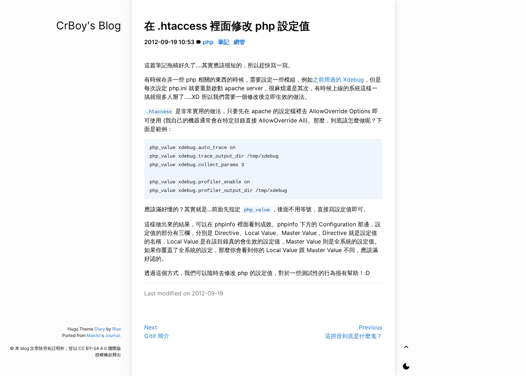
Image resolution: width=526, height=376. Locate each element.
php (208, 41)
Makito (94, 335)
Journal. (113, 335)
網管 (239, 41)
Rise (116, 329)
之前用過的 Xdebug (338, 79)
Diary (99, 329)
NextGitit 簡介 (156, 331)
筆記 (223, 41)
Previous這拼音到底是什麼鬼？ (353, 331)
